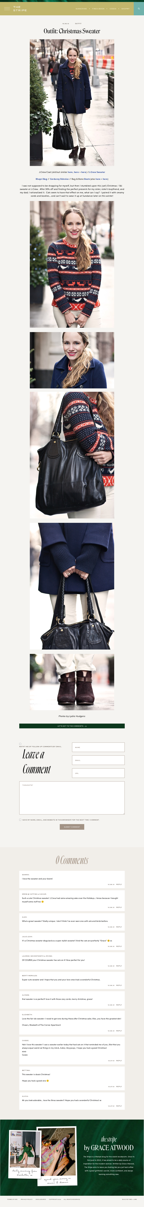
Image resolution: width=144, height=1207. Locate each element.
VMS (130, 1199)
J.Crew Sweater (97, 172)
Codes (113, 9)
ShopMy (126, 9)
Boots (87, 179)
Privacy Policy (26, 1199)
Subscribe (81, 9)
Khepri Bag (41, 179)
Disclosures (41, 1199)
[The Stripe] (20, 8)
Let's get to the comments (70, 726)
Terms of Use (12, 1199)
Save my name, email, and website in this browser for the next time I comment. (61, 820)
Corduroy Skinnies (59, 179)
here (70, 172)
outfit (78, 23)
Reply (119, 884)
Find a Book (98, 9)
